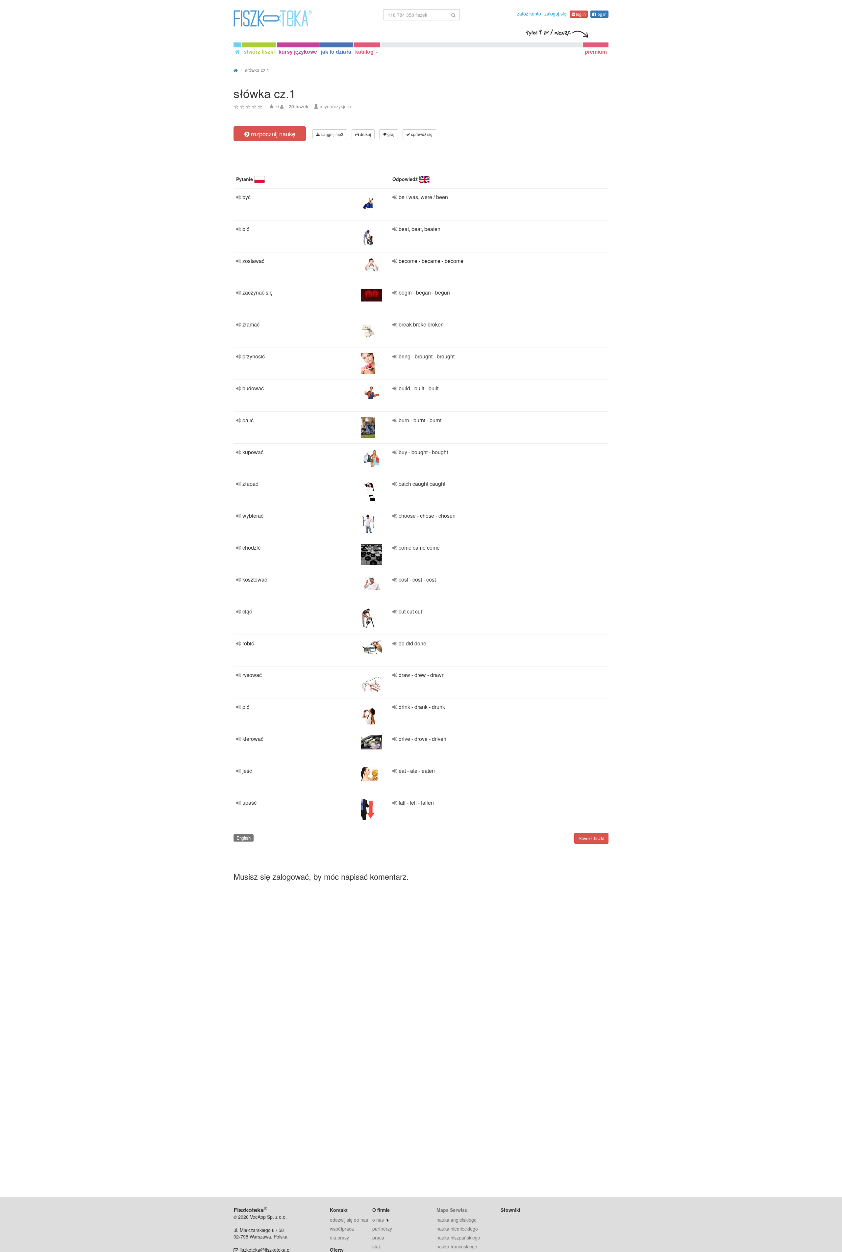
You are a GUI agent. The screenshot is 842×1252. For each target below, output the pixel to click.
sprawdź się (421, 134)
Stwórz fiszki (591, 838)
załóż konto (529, 13)
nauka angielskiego (456, 1219)
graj (390, 134)
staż (376, 1246)
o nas (378, 1219)
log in (580, 14)
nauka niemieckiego (457, 1228)
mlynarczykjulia (335, 106)
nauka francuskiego (456, 1246)
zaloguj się (555, 13)
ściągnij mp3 (331, 134)
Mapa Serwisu (452, 1210)
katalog (365, 51)
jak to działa (336, 51)
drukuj (365, 134)
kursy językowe (298, 51)
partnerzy (382, 1228)
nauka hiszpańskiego (458, 1237)
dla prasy (339, 1237)
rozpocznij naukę (272, 133)
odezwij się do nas (349, 1219)
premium (596, 51)
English (243, 838)
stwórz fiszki (259, 51)
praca (378, 1237)
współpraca (342, 1228)
